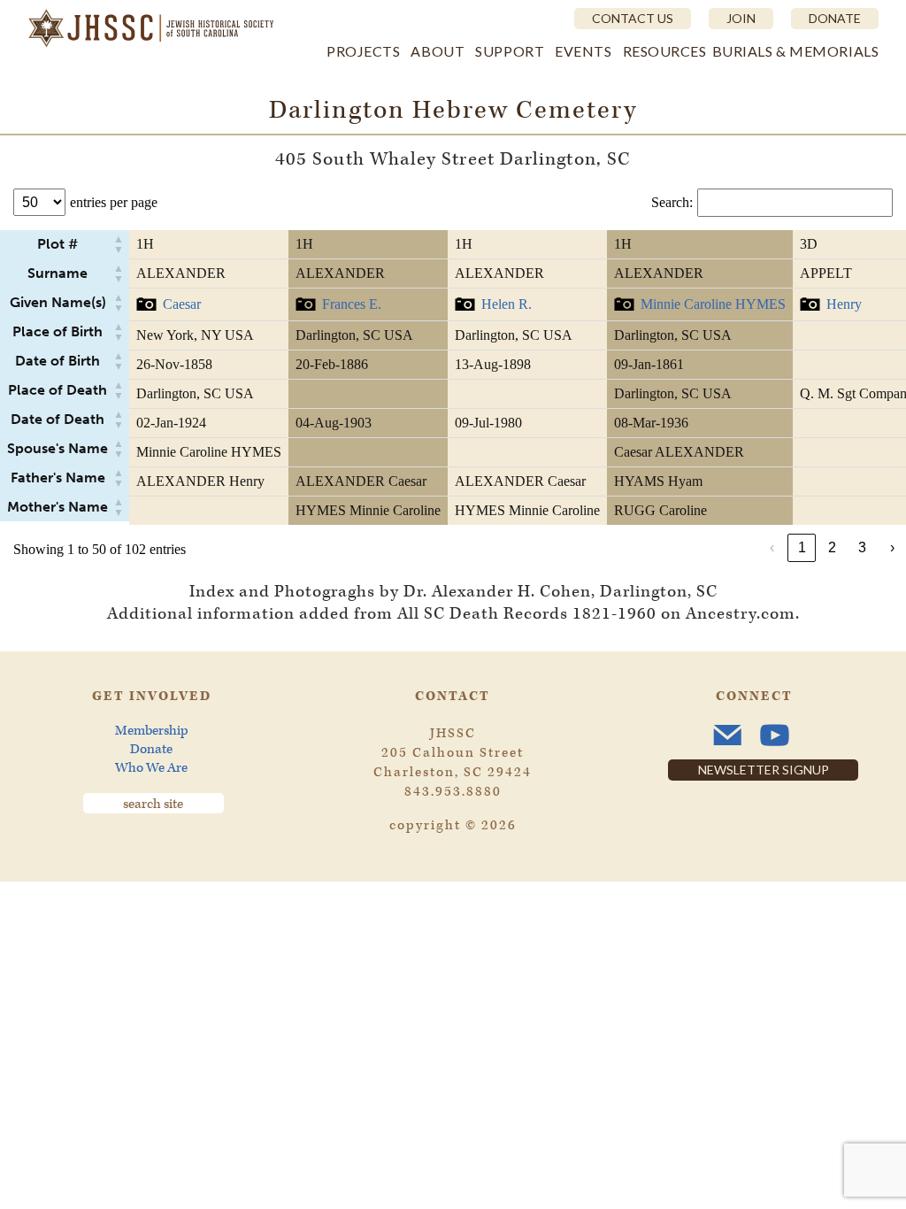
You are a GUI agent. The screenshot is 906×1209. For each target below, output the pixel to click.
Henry (844, 304)
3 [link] (862, 547)
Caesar (182, 304)
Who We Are (151, 767)
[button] (118, 244)
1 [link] (802, 547)
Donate (151, 749)
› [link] (892, 547)
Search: (672, 203)
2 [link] (832, 547)
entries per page (113, 203)
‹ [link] (772, 547)
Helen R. (506, 304)
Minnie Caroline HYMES (713, 304)
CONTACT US (632, 18)
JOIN (741, 18)
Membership (151, 730)
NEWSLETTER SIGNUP (763, 769)
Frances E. (351, 304)
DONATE (835, 18)
